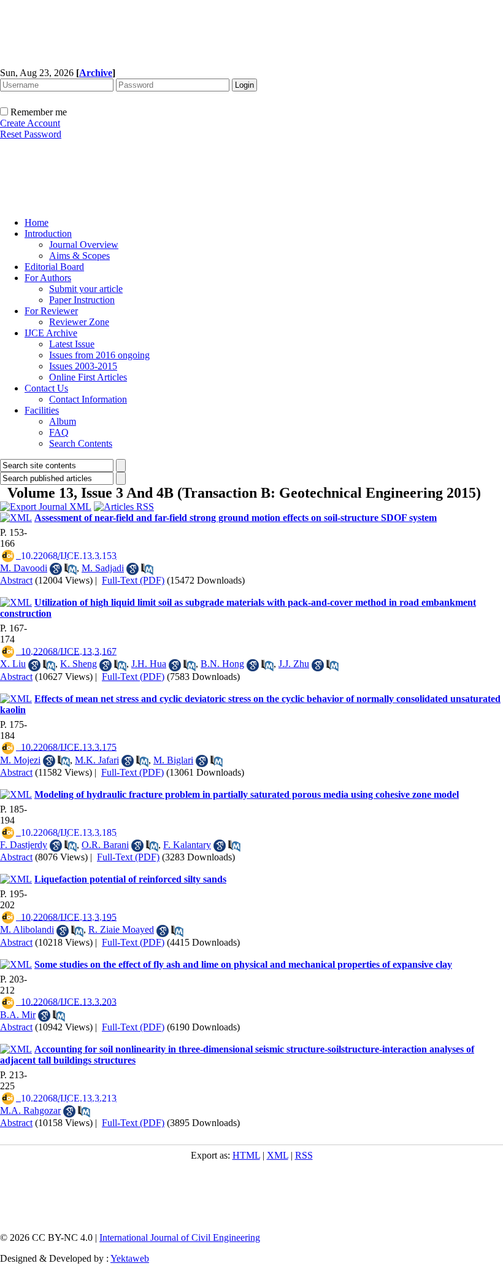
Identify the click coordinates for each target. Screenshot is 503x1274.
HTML (246, 1155)
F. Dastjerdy (23, 845)
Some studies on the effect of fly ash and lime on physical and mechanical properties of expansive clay (243, 964)
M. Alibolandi (27, 929)
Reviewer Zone (79, 322)
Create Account (30, 123)
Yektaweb (129, 1258)
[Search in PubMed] (70, 569)
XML (277, 1155)
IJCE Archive (51, 333)
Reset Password (30, 134)
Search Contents (80, 443)
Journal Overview (83, 244)
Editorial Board (54, 266)
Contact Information (88, 399)
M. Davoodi (23, 568)
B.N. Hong (222, 663)
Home (36, 222)
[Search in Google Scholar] (56, 569)
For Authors (48, 277)
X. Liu (13, 663)
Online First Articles (88, 377)
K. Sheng (78, 663)
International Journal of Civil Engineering (179, 1237)
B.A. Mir (18, 1015)
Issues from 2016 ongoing (99, 355)
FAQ (59, 432)
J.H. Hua (148, 663)
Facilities (42, 410)
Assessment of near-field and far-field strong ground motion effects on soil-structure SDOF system (235, 517)
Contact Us (46, 388)
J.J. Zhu (293, 663)
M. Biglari (173, 760)
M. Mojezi (20, 760)
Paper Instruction (82, 300)
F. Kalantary (187, 845)
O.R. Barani (105, 845)
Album (62, 421)
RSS (304, 1155)
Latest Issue (71, 344)
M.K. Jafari (97, 760)
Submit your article (86, 289)
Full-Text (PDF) (133, 580)
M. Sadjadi (103, 568)
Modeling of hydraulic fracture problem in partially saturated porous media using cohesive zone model (246, 794)
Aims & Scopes (79, 255)
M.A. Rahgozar (30, 1110)
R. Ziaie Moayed (121, 929)
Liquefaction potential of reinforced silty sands (130, 879)
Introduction (48, 233)
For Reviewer (51, 311)
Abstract (16, 580)
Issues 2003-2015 (83, 366)
